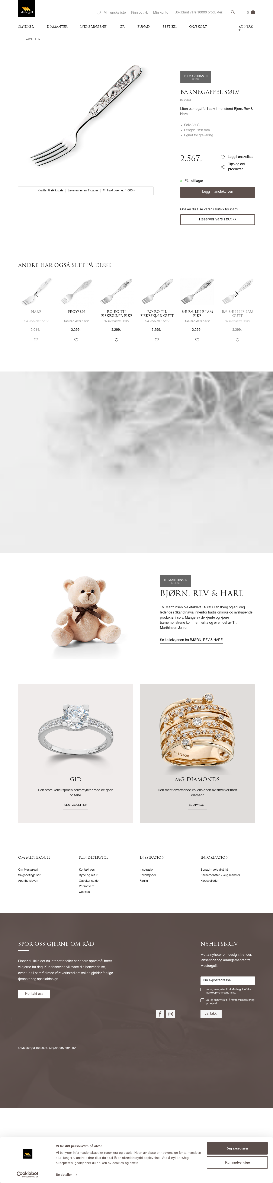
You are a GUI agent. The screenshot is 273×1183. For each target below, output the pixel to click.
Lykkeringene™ (93, 27)
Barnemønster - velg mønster (220, 875)
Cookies (84, 892)
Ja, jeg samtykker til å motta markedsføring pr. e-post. (230, 1002)
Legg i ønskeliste (241, 157)
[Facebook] (160, 1014)
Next (237, 312)
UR (122, 27)
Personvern (86, 886)
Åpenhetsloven (28, 881)
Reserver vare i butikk (217, 219)
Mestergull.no (30, 1048)
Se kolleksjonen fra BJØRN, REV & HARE (191, 640)
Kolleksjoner (148, 875)
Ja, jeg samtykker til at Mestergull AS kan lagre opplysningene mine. (229, 991)
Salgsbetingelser (29, 875)
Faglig (144, 881)
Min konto (160, 13)
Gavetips (32, 39)
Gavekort (198, 27)
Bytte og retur (88, 875)
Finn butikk (139, 13)
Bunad (143, 27)
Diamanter (57, 27)
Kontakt (245, 28)
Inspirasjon (147, 869)
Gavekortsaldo (89, 881)
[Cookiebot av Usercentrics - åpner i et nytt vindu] (27, 1174)
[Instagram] (170, 1014)
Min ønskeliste (115, 13)
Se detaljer (64, 1174)
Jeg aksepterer (237, 1148)
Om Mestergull (28, 869)
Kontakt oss (87, 869)
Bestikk (169, 27)
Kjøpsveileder (209, 881)
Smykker (26, 27)
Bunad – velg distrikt (214, 869)
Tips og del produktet (236, 167)
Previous (36, 312)
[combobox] (205, 13)
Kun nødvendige (237, 1162)
